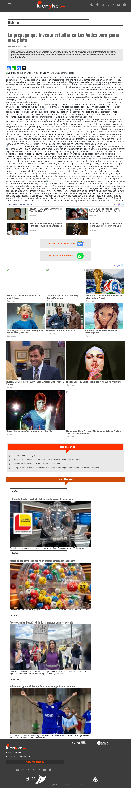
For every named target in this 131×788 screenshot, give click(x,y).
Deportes (14, 679)
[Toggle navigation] (9, 4)
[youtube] (118, 5)
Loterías (14, 492)
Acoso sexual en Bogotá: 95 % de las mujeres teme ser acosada (41, 623)
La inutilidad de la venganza (25, 455)
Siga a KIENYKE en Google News (61, 243)
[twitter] (107, 5)
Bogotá (13, 615)
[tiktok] (97, 5)
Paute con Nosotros (35, 762)
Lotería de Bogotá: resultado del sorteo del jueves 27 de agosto (41, 499)
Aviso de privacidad (13, 752)
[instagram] (102, 5)
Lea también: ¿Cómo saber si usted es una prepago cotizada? (49, 89)
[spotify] (91, 5)
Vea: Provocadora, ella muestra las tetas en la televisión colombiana (73, 102)
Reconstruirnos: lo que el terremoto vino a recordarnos (36, 463)
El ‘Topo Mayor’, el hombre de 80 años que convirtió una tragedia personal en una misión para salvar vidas (59, 467)
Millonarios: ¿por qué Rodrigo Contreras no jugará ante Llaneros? (42, 687)
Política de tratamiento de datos (18, 756)
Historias (13, 22)
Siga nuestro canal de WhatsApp (61, 255)
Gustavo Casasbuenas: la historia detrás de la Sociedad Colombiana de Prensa (46, 459)
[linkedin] (113, 5)
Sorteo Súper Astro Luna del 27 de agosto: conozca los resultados (42, 561)
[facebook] (124, 5)
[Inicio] (51, 5)
